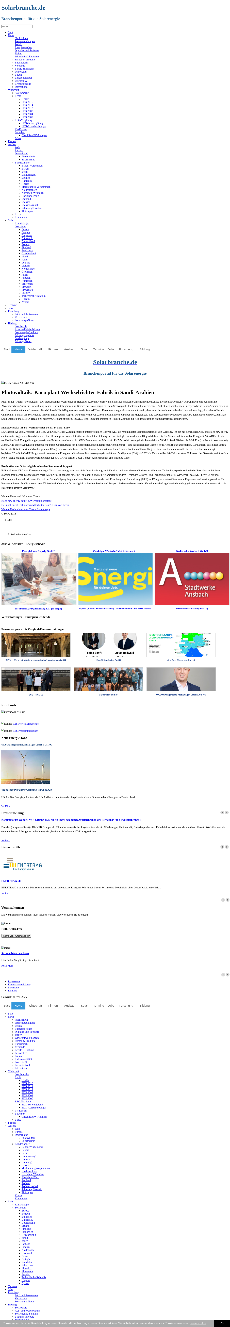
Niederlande (28, 268)
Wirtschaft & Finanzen (27, 56)
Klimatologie (22, 223)
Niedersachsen (29, 189)
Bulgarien (27, 235)
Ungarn (26, 298)
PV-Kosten (21, 129)
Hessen (25, 183)
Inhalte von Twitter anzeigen (16, 936)
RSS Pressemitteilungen (25, 730)
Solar (11, 220)
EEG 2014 (27, 105)
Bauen (18, 74)
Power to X (21, 80)
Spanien (26, 292)
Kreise (18, 214)
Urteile (25, 98)
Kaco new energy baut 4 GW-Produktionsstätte (26, 500)
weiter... (5, 805)
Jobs (10, 308)
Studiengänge (22, 338)
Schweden (27, 283)
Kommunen (21, 217)
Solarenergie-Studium (26, 332)
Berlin (25, 171)
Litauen (26, 265)
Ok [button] (222, 1323)
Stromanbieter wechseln (15, 953)
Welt (17, 147)
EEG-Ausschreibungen (34, 126)
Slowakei (26, 286)
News (11, 35)
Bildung (12, 323)
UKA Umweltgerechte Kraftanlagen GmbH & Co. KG (26, 744)
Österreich (27, 271)
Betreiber (20, 132)
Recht (18, 95)
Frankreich (27, 250)
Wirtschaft (13, 89)
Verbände (20, 65)
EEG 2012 (27, 108)
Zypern (25, 302)
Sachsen (26, 202)
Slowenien (27, 289)
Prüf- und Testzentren (26, 314)
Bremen (26, 177)
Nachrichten (21, 38)
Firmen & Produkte (25, 59)
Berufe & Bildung (24, 68)
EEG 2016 (27, 102)
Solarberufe (21, 326)
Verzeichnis (21, 317)
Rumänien (27, 280)
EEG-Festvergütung (32, 123)
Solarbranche (22, 92)
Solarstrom (20, 226)
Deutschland (21, 153)
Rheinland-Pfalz (30, 195)
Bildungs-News (23, 341)
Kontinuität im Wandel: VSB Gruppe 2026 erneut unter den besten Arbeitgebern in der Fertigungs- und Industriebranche (71, 819)
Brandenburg (29, 174)
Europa (19, 150)
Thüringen (27, 211)
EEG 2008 (27, 111)
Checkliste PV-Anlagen (34, 135)
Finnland (26, 247)
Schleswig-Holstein (32, 208)
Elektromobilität (23, 77)
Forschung (13, 311)
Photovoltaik (28, 156)
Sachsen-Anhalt (30, 205)
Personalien (21, 71)
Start (10, 32)
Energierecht (21, 62)
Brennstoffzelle (23, 83)
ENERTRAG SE (11, 881)
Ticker (18, 53)
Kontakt (12, 990)
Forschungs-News (24, 320)
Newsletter (14, 987)
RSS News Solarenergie (26, 723)
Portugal (26, 277)
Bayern (25, 168)
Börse (18, 138)
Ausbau (12, 144)
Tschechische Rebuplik (34, 295)
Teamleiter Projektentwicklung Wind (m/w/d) (27, 789)
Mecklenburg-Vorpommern (36, 186)
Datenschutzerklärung (19, 984)
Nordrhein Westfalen (33, 192)
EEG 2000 (27, 117)
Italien (25, 259)
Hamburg (27, 180)
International (21, 86)
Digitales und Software (27, 50)
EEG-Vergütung (23, 120)
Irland (25, 256)
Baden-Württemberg (32, 165)
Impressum (14, 981)
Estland (25, 244)
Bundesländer (22, 162)
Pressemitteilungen (25, 41)
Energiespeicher (23, 47)
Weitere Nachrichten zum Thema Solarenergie (25, 509)
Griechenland (29, 253)
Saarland (26, 198)
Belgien (26, 232)
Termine (12, 305)
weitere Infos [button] (198, 1323)
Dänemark (27, 238)
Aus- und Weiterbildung (27, 329)
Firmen (12, 141)
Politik (18, 44)
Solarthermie (28, 159)
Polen (25, 274)
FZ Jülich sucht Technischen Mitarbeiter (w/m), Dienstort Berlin (35, 505)
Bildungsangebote (24, 335)
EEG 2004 (27, 114)
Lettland (26, 262)
